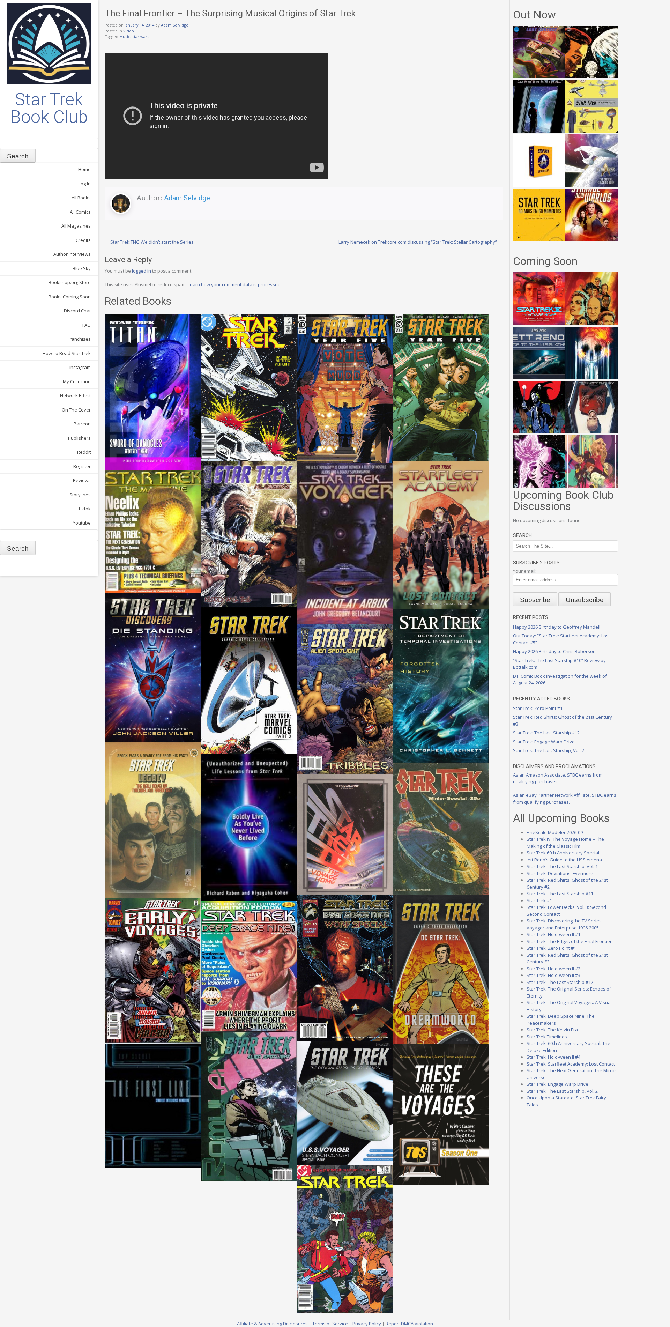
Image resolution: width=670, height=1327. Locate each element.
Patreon (82, 424)
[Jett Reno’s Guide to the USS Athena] (539, 377)
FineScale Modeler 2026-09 (555, 832)
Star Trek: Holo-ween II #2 (553, 968)
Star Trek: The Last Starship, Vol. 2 (548, 750)
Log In (85, 183)
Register (82, 466)
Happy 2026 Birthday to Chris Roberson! (555, 651)
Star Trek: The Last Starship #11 (560, 893)
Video (128, 31)
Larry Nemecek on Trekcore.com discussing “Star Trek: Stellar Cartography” (420, 242)
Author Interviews (72, 254)
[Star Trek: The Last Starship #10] (591, 76)
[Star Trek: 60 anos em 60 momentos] (539, 239)
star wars (140, 36)
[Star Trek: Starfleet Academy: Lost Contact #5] (539, 76)
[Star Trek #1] (591, 486)
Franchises (79, 339)
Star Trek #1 (539, 900)
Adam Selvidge (174, 25)
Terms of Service (330, 1323)
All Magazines (76, 226)
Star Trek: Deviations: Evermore (560, 873)
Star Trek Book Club (49, 108)
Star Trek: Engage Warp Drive (544, 742)
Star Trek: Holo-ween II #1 (553, 934)
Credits (83, 240)
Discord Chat (77, 310)
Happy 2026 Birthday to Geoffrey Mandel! (556, 627)
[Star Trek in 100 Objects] (591, 131)
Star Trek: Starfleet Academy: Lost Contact (571, 1064)
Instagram (80, 367)
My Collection (77, 381)
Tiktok (84, 508)
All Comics (80, 212)
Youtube (82, 523)
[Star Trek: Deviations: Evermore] (539, 431)
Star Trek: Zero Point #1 (538, 708)
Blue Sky (82, 268)
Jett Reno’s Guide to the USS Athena (564, 860)
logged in (141, 271)
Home (84, 169)
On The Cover (76, 410)
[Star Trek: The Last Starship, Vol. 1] (591, 377)
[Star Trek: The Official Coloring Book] (591, 185)
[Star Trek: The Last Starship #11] (539, 486)
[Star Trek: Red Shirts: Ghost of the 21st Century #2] (591, 431)
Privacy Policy (366, 1323)
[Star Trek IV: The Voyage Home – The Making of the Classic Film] (539, 323)
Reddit (84, 452)
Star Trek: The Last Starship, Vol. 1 (562, 866)
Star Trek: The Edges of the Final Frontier (569, 941)
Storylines (80, 494)
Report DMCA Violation (409, 1323)
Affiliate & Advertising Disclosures (272, 1323)
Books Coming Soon (70, 297)
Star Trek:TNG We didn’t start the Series (149, 242)
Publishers (79, 438)
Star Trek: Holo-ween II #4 (553, 1057)
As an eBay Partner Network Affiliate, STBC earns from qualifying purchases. (564, 798)
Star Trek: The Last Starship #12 (546, 732)
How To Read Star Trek (67, 353)
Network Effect (75, 395)
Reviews (82, 480)
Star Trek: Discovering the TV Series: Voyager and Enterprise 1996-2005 (565, 924)
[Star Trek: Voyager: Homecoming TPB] (539, 131)
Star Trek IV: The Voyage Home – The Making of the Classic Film (565, 842)
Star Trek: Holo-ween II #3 (553, 975)
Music (124, 36)
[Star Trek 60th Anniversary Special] (591, 323)
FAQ (86, 325)
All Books (81, 197)
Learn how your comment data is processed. (235, 284)
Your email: (524, 571)
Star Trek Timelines (547, 1036)
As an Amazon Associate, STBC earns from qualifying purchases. (558, 778)
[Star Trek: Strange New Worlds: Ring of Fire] (591, 239)
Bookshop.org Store (70, 282)
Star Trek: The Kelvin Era (552, 1029)
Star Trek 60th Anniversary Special (563, 853)
